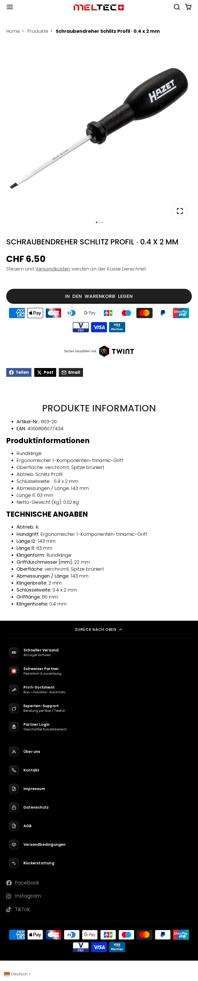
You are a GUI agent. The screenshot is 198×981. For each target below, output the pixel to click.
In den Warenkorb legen (99, 296)
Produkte (37, 31)
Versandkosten (52, 269)
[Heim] (99, 7)
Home (13, 31)
